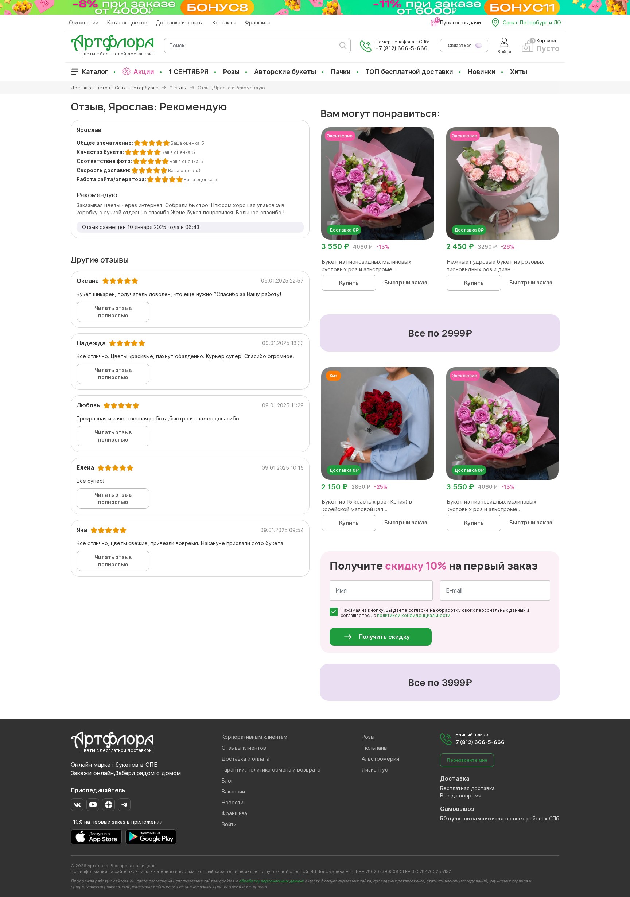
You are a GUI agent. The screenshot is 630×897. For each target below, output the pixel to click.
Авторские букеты (285, 71)
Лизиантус (375, 769)
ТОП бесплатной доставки (409, 71)
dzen (108, 804)
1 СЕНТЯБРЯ (189, 71)
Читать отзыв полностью (113, 311)
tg (124, 804)
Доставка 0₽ (344, 230)
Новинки (481, 71)
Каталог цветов (127, 22)
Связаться (459, 45)
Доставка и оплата (180, 22)
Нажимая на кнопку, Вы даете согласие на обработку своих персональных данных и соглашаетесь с (435, 613)
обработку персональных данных (271, 881)
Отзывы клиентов (244, 748)
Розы (231, 71)
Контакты (224, 22)
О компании (83, 22)
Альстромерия (380, 759)
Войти (229, 824)
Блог (227, 780)
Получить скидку (384, 636)
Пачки (341, 71)
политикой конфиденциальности (413, 615)
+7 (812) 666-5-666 (402, 48)
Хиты (518, 71)
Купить (349, 282)
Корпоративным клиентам (254, 737)
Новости (233, 802)
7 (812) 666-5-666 (480, 742)
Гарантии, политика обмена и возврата (271, 769)
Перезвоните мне (467, 760)
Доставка (455, 778)
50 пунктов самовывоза (472, 818)
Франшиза (258, 22)
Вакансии (233, 791)
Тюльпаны (375, 748)
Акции (143, 71)
